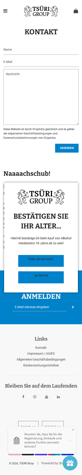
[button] (41, 261)
